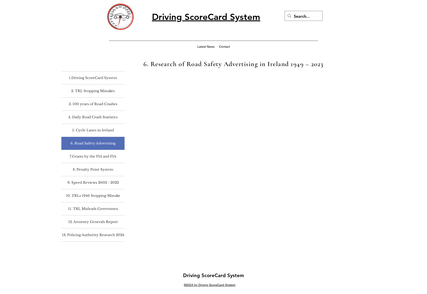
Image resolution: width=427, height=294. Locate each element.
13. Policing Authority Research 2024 (93, 235)
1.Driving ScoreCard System (93, 78)
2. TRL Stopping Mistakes (93, 91)
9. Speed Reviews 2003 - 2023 (93, 182)
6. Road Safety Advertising (93, 143)
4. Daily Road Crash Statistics (93, 117)
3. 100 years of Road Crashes (93, 104)
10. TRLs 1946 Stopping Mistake (93, 195)
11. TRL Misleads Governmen (93, 209)
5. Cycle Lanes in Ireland (93, 130)
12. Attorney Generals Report (93, 222)
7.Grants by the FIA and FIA (93, 156)
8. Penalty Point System (93, 169)
